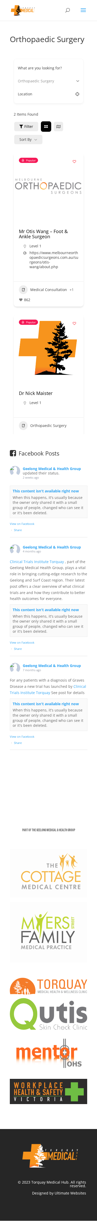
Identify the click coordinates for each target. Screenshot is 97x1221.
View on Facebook (22, 524)
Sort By (25, 139)
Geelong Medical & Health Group (52, 468)
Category (25, 80)
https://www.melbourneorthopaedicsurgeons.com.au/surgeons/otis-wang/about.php (53, 259)
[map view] (58, 126)
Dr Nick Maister (36, 393)
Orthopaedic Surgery (48, 425)
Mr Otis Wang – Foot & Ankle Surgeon (43, 234)
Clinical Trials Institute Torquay (37, 561)
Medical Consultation (48, 289)
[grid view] (46, 126)
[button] (20, 186)
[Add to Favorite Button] (74, 162)
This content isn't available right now (46, 491)
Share (18, 530)
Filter (28, 126)
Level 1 (35, 245)
